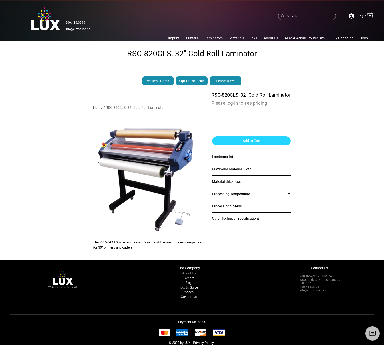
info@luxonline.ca (78, 29)
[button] (370, 15)
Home (97, 108)
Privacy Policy (203, 343)
